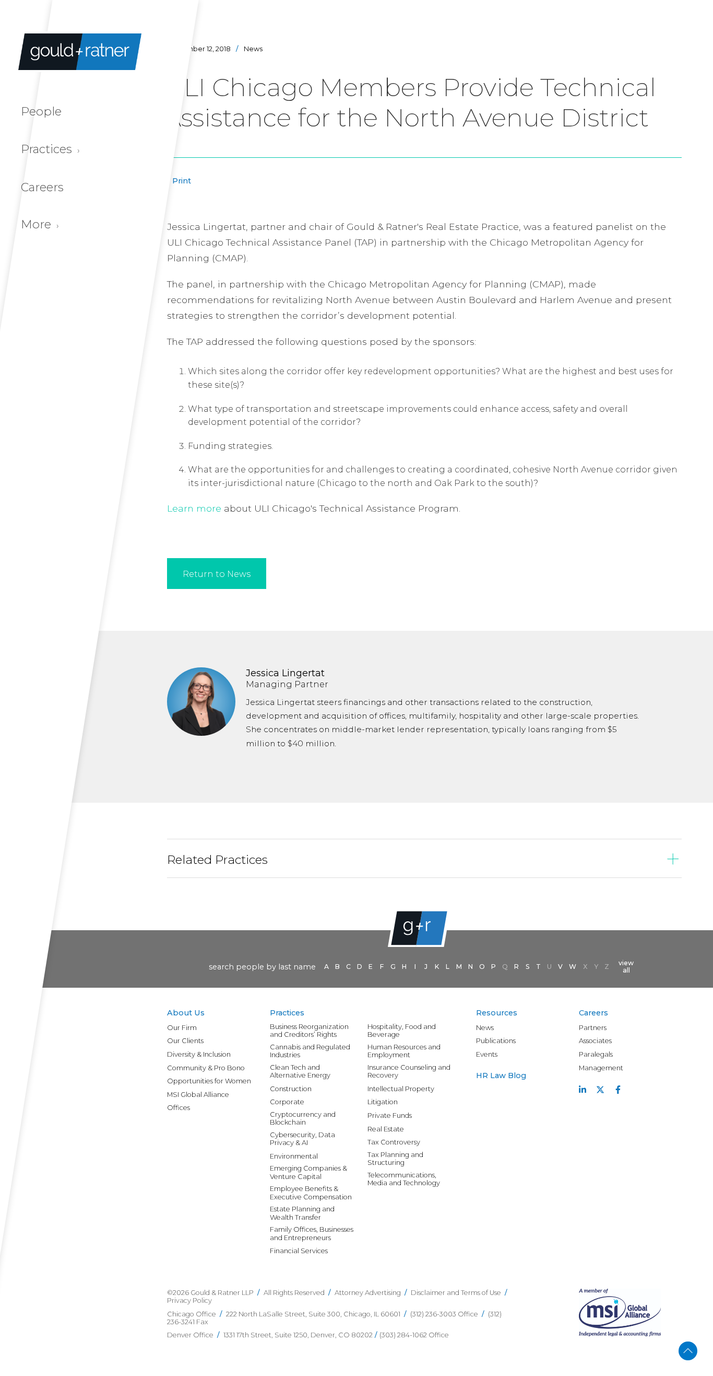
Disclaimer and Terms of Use (456, 1293)
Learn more (194, 508)
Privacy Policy (189, 1300)
